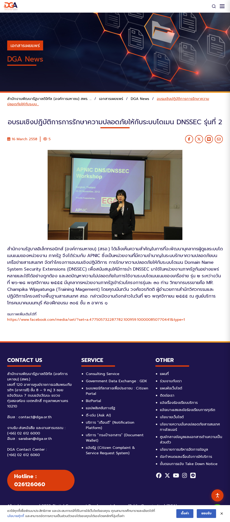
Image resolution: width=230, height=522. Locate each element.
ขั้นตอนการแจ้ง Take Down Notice (188, 464)
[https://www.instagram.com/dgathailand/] (184, 475)
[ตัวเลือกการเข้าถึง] (217, 495)
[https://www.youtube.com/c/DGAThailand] (175, 475)
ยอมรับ (206, 513)
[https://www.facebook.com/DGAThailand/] (158, 475)
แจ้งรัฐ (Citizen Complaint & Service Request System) (110, 450)
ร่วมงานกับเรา (171, 381)
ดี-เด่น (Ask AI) (98, 415)
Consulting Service (102, 374)
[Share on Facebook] (189, 139)
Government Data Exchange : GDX (116, 381)
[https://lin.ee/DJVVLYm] (193, 475)
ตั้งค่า (185, 513)
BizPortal (93, 401)
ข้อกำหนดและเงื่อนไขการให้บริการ (186, 456)
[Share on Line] (209, 139)
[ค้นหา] (214, 6)
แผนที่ (164, 374)
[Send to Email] (219, 139)
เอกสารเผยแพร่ (25, 45)
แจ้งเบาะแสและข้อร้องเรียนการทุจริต (187, 410)
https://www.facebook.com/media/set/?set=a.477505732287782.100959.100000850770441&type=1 (96, 319)
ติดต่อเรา (167, 395)
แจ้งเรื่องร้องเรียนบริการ (179, 402)
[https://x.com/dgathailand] (167, 475)
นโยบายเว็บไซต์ (172, 417)
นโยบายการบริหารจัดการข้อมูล (184, 449)
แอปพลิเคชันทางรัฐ (100, 408)
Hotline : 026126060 (29, 480)
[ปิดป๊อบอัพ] (222, 514)
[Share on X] (199, 139)
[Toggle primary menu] (222, 6)
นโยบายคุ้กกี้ (15, 516)
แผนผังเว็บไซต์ (171, 388)
